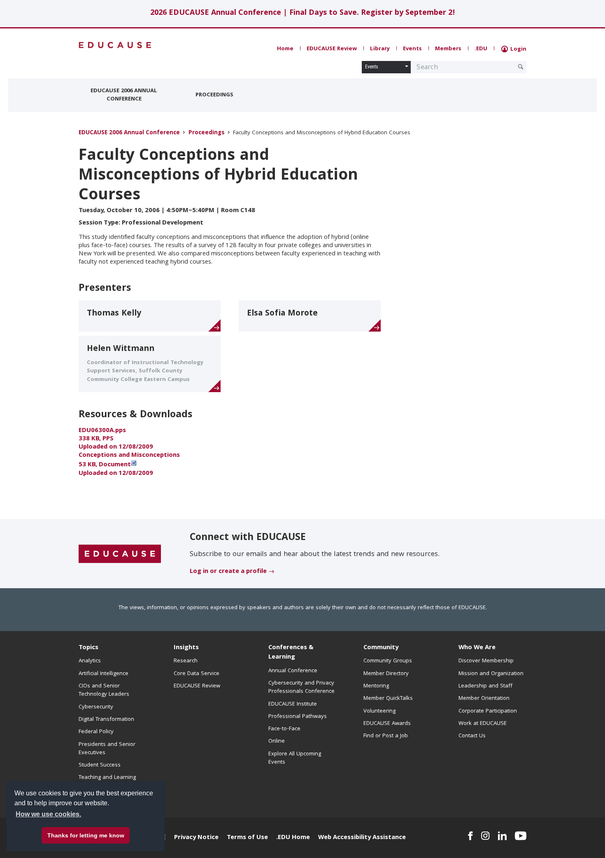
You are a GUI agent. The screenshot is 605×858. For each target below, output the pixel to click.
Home (285, 49)
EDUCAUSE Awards (387, 723)
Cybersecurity (96, 707)
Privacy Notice (196, 837)
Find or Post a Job (385, 736)
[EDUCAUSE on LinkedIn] (502, 836)
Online (276, 741)
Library (380, 49)
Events (412, 49)
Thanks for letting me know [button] (85, 835)
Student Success (100, 765)
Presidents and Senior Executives (107, 748)
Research (186, 661)
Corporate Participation (487, 711)
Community (380, 648)
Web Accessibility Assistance (362, 837)
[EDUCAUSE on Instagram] (485, 836)
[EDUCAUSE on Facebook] (470, 836)
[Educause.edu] (120, 554)
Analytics (90, 661)
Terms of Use (247, 837)
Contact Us (472, 736)
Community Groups (387, 661)
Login (517, 49)
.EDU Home (293, 837)
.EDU (481, 49)
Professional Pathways (297, 716)
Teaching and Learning (107, 777)
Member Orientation (484, 698)
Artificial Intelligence (103, 673)
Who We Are (477, 648)
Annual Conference (292, 671)
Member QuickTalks (388, 698)
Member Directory (386, 673)
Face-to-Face (284, 729)
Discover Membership (486, 661)
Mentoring (376, 686)
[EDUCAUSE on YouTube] (520, 836)
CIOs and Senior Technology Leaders (104, 690)
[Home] (115, 45)
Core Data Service (196, 673)
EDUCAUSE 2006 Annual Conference (124, 95)
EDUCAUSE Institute (292, 704)
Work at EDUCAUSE (482, 723)
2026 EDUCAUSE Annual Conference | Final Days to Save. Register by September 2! (302, 13)
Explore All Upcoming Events (294, 758)
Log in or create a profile (228, 571)
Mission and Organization (491, 673)
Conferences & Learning (291, 653)
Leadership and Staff (485, 686)
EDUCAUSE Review (332, 49)
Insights (186, 648)
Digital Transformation (106, 719)
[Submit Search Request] (520, 66)
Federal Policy (96, 731)
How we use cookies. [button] (48, 814)
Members (448, 49)
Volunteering (379, 711)
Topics (88, 648)
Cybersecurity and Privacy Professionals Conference (301, 687)
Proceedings (214, 95)
